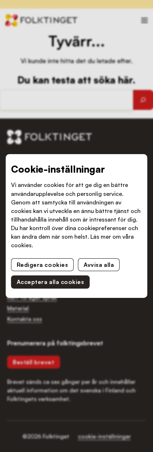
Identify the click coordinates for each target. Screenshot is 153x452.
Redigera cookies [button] (42, 264)
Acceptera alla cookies (50, 281)
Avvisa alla (99, 264)
